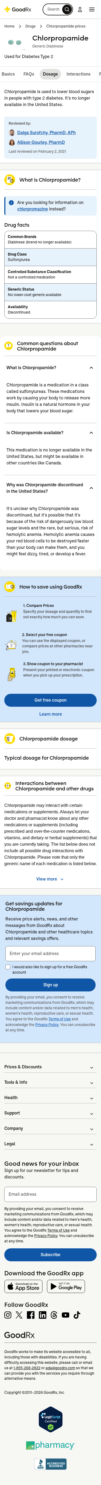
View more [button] (46, 879)
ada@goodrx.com (60, 1367)
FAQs (28, 74)
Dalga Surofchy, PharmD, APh (46, 132)
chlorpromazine (32, 209)
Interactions (78, 74)
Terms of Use (59, 1019)
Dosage (50, 74)
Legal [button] (9, 1144)
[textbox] (50, 953)
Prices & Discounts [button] (23, 1067)
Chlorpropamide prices (65, 26)
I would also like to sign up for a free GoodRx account (49, 969)
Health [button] (11, 1097)
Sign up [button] (50, 985)
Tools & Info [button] (15, 1082)
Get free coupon (50, 700)
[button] (58, 9)
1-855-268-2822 (26, 1367)
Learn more (50, 714)
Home (9, 26)
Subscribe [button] (69, 1256)
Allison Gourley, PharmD (41, 142)
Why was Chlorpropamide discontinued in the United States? (44, 488)
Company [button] (13, 1128)
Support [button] (12, 1113)
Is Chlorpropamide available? (34, 433)
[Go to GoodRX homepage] (17, 9)
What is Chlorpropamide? (31, 368)
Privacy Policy (47, 1024)
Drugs (30, 26)
